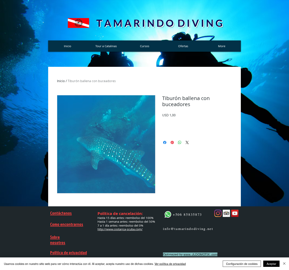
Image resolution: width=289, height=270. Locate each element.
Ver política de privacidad (170, 264)
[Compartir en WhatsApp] (179, 142)
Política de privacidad (68, 252)
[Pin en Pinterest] (172, 142)
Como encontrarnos (66, 224)
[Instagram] (218, 213)
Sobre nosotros (57, 240)
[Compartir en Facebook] (164, 142)
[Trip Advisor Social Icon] (226, 213)
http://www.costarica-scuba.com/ (120, 229)
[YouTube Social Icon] (234, 213)
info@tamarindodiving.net (188, 228)
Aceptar (271, 264)
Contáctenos (61, 213)
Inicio (61, 81)
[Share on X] (187, 142)
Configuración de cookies (242, 264)
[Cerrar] (284, 264)
